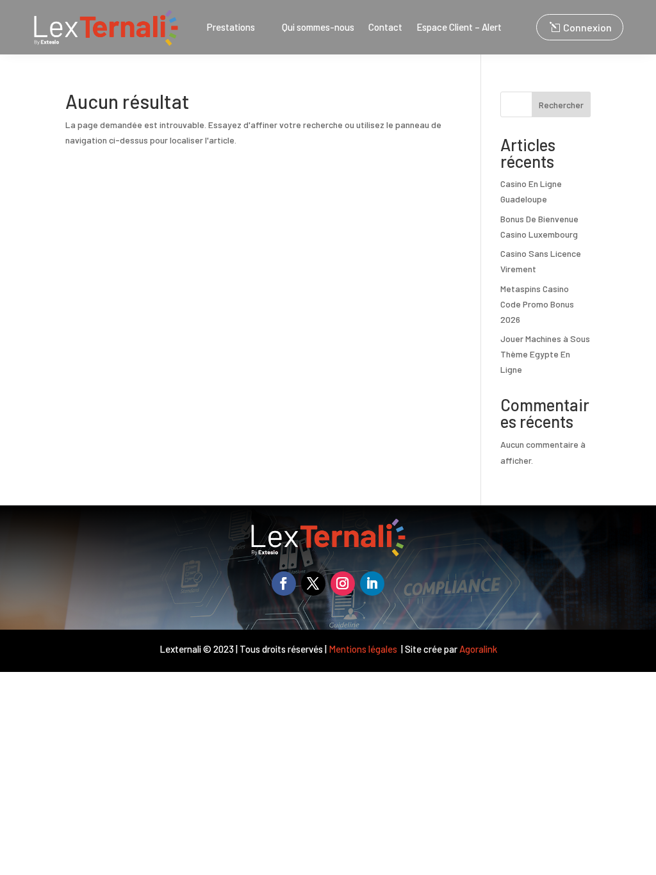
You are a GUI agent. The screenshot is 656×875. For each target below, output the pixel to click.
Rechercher (561, 104)
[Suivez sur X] (313, 583)
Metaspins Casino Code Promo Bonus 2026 (537, 304)
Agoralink (478, 649)
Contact (385, 27)
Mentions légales (364, 649)
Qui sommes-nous (318, 27)
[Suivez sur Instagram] (343, 583)
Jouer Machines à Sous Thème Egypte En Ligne (545, 354)
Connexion (587, 27)
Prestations (231, 27)
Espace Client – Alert (459, 27)
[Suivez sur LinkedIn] (372, 583)
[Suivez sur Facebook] (284, 583)
